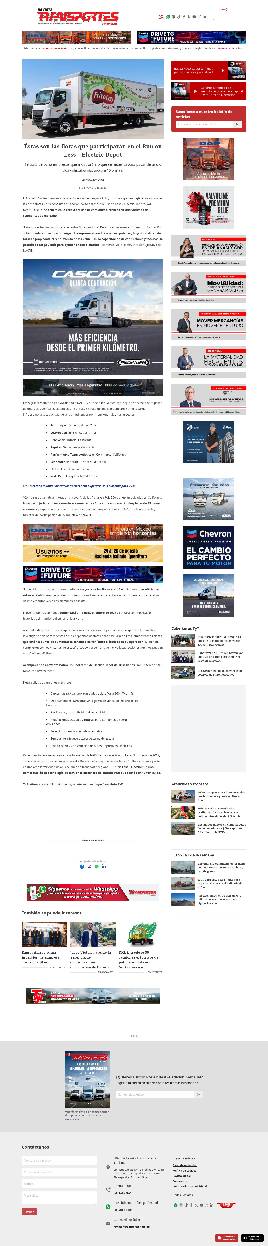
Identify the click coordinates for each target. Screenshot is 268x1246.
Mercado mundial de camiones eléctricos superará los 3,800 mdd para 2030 (82, 486)
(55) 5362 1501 (123, 1193)
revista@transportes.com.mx (132, 1226)
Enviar (29, 1212)
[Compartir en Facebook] (82, 866)
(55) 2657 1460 (123, 1209)
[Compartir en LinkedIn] (104, 866)
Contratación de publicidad (190, 1186)
